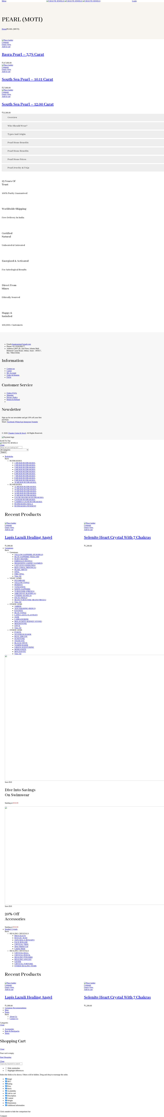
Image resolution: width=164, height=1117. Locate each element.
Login (134, 1)
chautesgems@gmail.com (21, 344)
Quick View (6, 44)
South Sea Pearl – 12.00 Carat (28, 104)
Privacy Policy (12, 397)
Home (4, 29)
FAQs (9, 377)
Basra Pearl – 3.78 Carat (23, 54)
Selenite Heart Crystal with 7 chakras (117, 537)
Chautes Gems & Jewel (17, 433)
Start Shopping (5, 1057)
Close (2, 445)
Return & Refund (13, 400)
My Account (11, 373)
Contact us (11, 369)
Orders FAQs (12, 393)
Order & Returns (13, 375)
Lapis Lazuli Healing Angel (28, 537)
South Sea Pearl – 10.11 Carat (27, 79)
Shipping (10, 395)
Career (9, 371)
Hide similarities (13, 1068)
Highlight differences (15, 1071)
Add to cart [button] (6, 47)
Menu (4, 1)
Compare (5, 42)
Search (3, 452)
